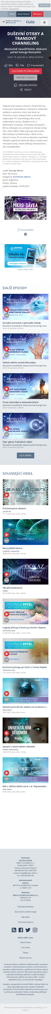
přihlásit (37, 14)
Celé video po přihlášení (25, 71)
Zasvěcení (7, 511)
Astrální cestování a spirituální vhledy (22, 322)
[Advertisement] (25, 823)
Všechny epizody (28, 85)
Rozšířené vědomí (21, 176)
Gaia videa (25, 947)
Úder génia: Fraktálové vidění (17, 441)
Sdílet (28, 89)
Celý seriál (25, 455)
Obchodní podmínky (25, 906)
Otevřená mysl (9, 630)
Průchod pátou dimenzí (14, 508)
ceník (11, 14)
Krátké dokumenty (10, 749)
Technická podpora (25, 922)
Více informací (14, 9)
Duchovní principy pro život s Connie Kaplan (25, 667)
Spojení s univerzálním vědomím (19, 746)
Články (25, 952)
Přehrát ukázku (25, 77)
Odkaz (5, 591)
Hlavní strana (25, 942)
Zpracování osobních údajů (25, 912)
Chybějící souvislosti (11, 551)
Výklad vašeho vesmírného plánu (19, 362)
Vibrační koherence (12, 587)
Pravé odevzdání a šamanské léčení (20, 402)
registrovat (24, 14)
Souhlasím (44, 5)
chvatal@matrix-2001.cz (28, 873)
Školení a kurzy (25, 958)
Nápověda (25, 917)
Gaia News (7, 710)
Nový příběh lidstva (12, 548)
